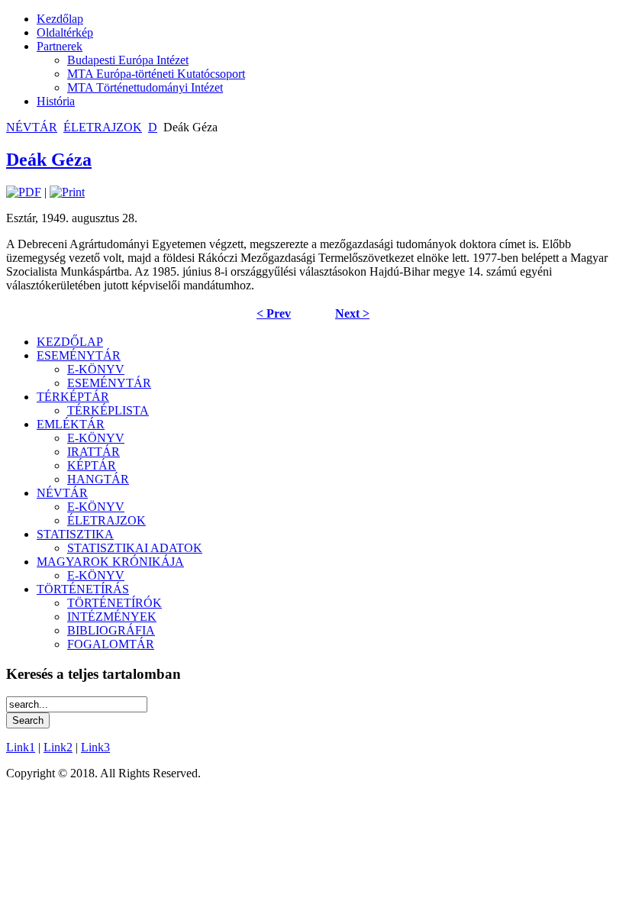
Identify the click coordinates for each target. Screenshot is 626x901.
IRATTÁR (93, 451)
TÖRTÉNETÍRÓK (114, 602)
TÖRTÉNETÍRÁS (83, 589)
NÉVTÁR (31, 127)
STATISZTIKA (75, 534)
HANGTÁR (98, 479)
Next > (352, 313)
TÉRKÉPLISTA (108, 410)
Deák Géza (49, 160)
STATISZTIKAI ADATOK (134, 547)
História (56, 101)
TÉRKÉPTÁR (73, 396)
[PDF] (23, 192)
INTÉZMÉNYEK (111, 616)
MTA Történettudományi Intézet (145, 87)
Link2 (58, 747)
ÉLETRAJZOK (102, 127)
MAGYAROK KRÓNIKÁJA (110, 561)
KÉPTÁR (91, 465)
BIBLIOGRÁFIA (111, 630)
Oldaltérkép (65, 32)
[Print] (67, 192)
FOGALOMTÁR (110, 644)
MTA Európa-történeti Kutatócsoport (156, 73)
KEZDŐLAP (70, 341)
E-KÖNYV (95, 369)
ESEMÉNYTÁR (79, 355)
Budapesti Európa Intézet (128, 59)
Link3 (95, 747)
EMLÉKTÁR (71, 424)
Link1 (20, 747)
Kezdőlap (60, 18)
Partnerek (59, 46)
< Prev (274, 313)
